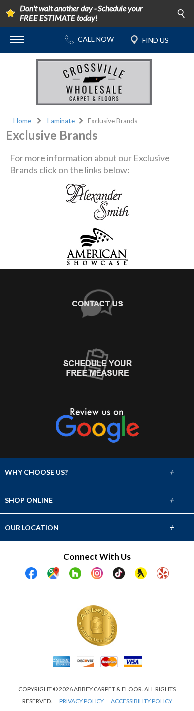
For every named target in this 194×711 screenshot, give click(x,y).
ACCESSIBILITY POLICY (141, 701)
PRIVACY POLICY (81, 701)
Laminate (61, 121)
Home (22, 121)
